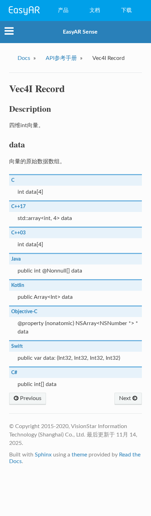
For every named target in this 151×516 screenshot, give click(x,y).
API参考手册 (61, 58)
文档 (95, 10)
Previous (30, 398)
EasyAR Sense (80, 32)
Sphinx (43, 454)
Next (125, 398)
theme (79, 454)
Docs (24, 58)
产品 (63, 10)
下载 (126, 10)
